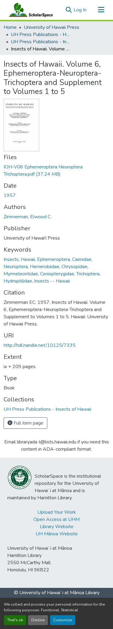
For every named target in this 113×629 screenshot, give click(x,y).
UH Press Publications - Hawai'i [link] (41, 34)
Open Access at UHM (56, 519)
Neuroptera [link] (16, 266)
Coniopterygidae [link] (57, 274)
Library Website (57, 526)
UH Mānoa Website (57, 534)
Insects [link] (11, 259)
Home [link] (10, 27)
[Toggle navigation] (101, 10)
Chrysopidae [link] (74, 266)
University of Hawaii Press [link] (51, 27)
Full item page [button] (27, 423)
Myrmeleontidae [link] (21, 274)
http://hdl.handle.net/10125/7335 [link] (40, 345)
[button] (29, 9)
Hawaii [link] (28, 259)
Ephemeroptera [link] (53, 259)
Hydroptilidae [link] (18, 281)
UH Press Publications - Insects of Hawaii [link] (41, 41)
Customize (62, 620)
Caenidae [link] (81, 259)
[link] (56, 170)
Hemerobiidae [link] (44, 266)
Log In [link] (80, 10)
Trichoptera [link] (87, 274)
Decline (38, 620)
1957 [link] (10, 195)
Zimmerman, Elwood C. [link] (28, 216)
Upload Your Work (56, 512)
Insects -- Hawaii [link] (52, 281)
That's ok (15, 620)
